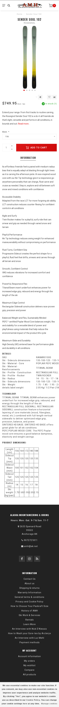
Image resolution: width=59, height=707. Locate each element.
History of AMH (29, 610)
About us (29, 583)
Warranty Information (29, 592)
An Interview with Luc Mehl (29, 638)
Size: (5, 132)
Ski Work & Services (29, 615)
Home (19, 14)
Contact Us (30, 579)
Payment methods (30, 642)
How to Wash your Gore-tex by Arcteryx (29, 633)
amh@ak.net (31, 546)
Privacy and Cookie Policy (29, 601)
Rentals (29, 620)
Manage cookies (49, 704)
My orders (29, 661)
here (25, 704)
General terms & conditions (29, 597)
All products (29, 674)
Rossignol (29, 23)
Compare (29, 670)
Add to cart (38, 147)
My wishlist (29, 665)
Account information (29, 656)
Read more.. (23, 123)
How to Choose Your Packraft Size (29, 606)
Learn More (29, 624)
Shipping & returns (29, 588)
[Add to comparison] (54, 97)
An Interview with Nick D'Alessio (29, 629)
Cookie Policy (33, 700)
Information (28, 158)
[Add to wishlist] (49, 97)
